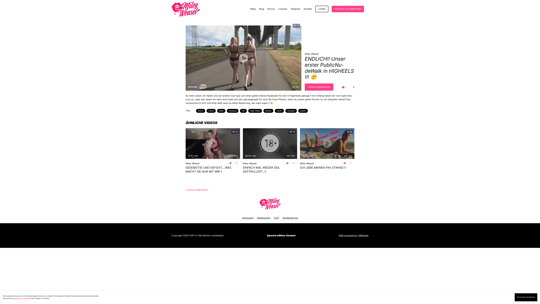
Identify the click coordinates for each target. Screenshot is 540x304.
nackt (279, 110)
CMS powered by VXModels (353, 235)
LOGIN (321, 8)
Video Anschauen (319, 87)
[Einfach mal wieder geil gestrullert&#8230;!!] (270, 143)
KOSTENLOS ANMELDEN (348, 8)
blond (211, 110)
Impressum (248, 217)
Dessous (233, 110)
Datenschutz (263, 217)
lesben (268, 110)
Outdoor (291, 110)
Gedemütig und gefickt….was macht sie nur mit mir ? (208, 169)
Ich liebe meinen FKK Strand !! (323, 167)
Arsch (200, 110)
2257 (276, 217)
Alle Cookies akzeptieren (526, 297)
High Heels (255, 110)
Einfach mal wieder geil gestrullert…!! (261, 169)
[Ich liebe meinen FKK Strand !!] (327, 143)
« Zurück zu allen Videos (197, 189)
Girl (243, 110)
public (303, 110)
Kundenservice (290, 217)
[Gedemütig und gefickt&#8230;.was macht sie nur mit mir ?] (213, 143)
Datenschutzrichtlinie (19, 298)
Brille (221, 110)
